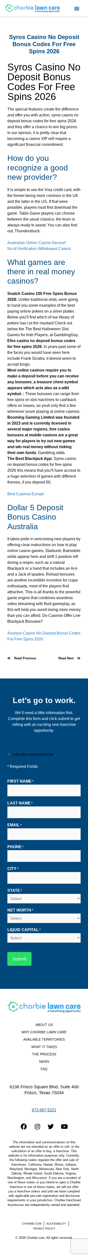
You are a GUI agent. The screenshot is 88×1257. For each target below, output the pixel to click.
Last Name (20, 803)
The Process (44, 1054)
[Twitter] (51, 1126)
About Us (44, 1025)
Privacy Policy (44, 1228)
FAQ (44, 1069)
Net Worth (20, 910)
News (44, 1062)
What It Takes (44, 1047)
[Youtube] (64, 1126)
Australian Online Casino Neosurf (36, 243)
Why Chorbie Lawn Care (44, 1032)
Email (14, 825)
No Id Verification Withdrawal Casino (39, 249)
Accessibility (56, 1223)
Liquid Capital (24, 930)
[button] (77, 8)
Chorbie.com (31, 1223)
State (14, 890)
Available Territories (44, 1039)
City (12, 869)
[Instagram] (37, 1126)
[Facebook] (24, 1126)
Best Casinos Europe (25, 494)
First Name (20, 781)
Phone (15, 847)
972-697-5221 (44, 1110)
